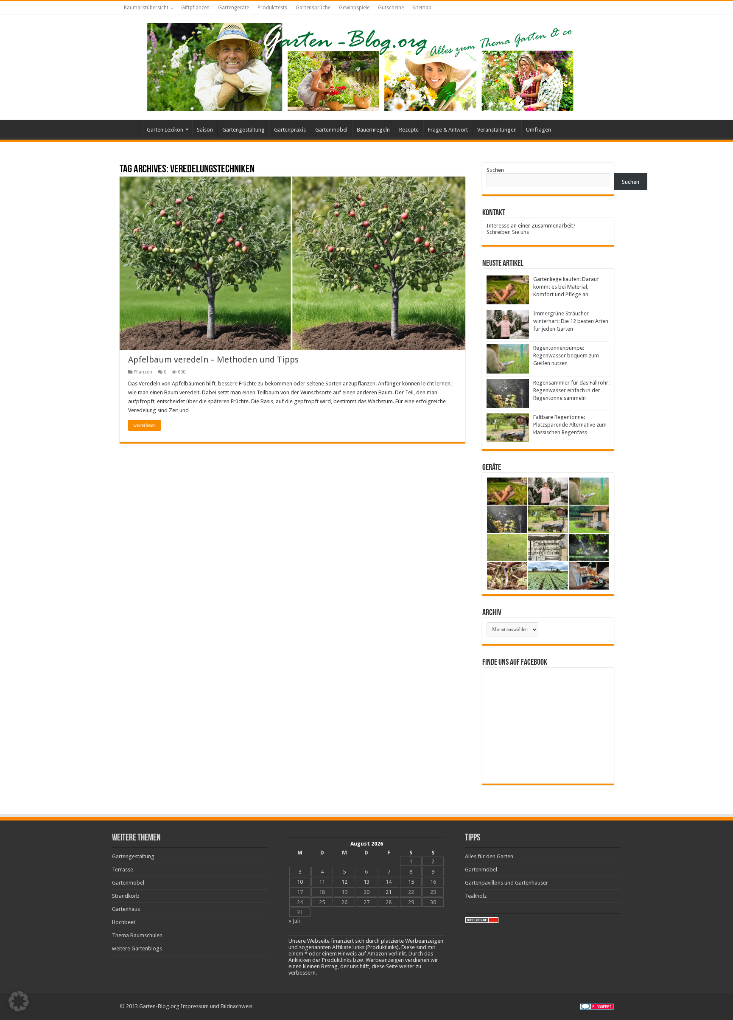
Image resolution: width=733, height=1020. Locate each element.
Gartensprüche (313, 8)
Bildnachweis (236, 1006)
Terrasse (122, 869)
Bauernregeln (373, 129)
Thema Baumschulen (137, 935)
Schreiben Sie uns (508, 232)
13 (366, 882)
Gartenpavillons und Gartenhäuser (506, 883)
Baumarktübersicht (146, 8)
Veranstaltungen (497, 129)
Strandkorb (126, 896)
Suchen (495, 170)
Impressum (195, 1006)
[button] (18, 1001)
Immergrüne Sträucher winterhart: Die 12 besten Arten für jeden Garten (570, 321)
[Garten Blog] (359, 65)
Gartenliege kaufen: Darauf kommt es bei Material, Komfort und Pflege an (566, 287)
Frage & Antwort (448, 129)
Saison (205, 129)
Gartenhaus (126, 909)
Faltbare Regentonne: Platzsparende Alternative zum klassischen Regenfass (570, 425)
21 (389, 892)
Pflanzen (143, 372)
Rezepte (409, 129)
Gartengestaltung (243, 129)
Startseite (131, 129)
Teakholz (476, 896)
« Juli (294, 921)
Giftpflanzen (195, 8)
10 (300, 882)
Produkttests (272, 8)
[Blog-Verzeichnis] (597, 1006)
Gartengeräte (233, 8)
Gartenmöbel (331, 129)
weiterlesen (144, 425)
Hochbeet (123, 922)
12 (344, 882)
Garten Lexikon (165, 129)
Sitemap (421, 8)
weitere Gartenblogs (137, 948)
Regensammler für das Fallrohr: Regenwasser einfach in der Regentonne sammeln (571, 390)
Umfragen (538, 129)
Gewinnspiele (354, 8)
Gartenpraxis (290, 129)
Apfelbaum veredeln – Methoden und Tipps (213, 359)
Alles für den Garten (489, 856)
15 (411, 882)
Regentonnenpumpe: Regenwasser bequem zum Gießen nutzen (566, 355)
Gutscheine (391, 8)
